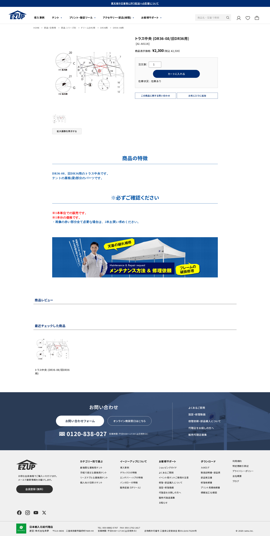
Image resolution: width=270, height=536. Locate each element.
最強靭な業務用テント (91, 467)
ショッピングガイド (168, 467)
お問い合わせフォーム (80, 421)
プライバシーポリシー (243, 471)
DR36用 (104, 27)
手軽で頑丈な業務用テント (93, 472)
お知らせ (163, 502)
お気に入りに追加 (197, 95)
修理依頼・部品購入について (204, 421)
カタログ (205, 467)
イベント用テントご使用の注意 (174, 477)
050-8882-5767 (110, 527)
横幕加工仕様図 (209, 492)
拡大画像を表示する (67, 131)
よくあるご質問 (196, 408)
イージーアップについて (133, 461)
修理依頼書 (206, 482)
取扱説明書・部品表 (210, 472)
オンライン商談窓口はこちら (129, 421)
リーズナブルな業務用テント (94, 477)
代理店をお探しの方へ (201, 428)
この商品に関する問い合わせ (155, 95)
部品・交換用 (50, 27)
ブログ (235, 481)
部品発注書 (206, 477)
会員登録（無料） (34, 489)
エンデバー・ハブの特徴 (131, 477)
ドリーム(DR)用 (88, 27)
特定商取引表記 (240, 466)
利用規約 (237, 461)
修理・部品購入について (171, 482)
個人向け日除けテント (91, 482)
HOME (36, 27)
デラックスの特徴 (128, 472)
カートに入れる (176, 74)
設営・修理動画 (197, 414)
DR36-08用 (118, 27)
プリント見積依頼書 (210, 487)
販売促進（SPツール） (130, 487)
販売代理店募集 (197, 435)
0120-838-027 (87, 434)
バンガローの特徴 (129, 482)
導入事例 (39, 17)
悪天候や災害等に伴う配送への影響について (135, 3)
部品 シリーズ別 (68, 27)
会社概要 (237, 476)
